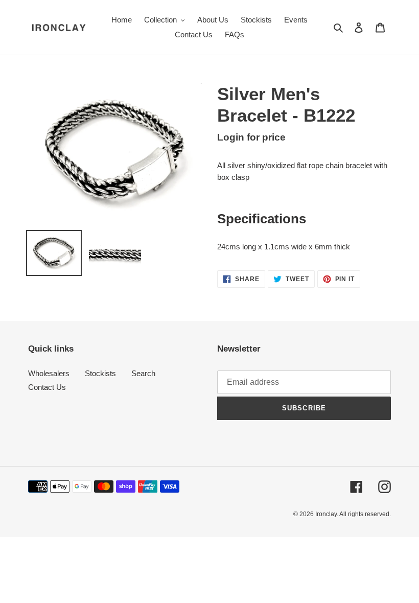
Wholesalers (48, 373)
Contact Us (47, 387)
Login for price (251, 137)
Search (143, 373)
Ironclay (326, 514)
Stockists (100, 373)
